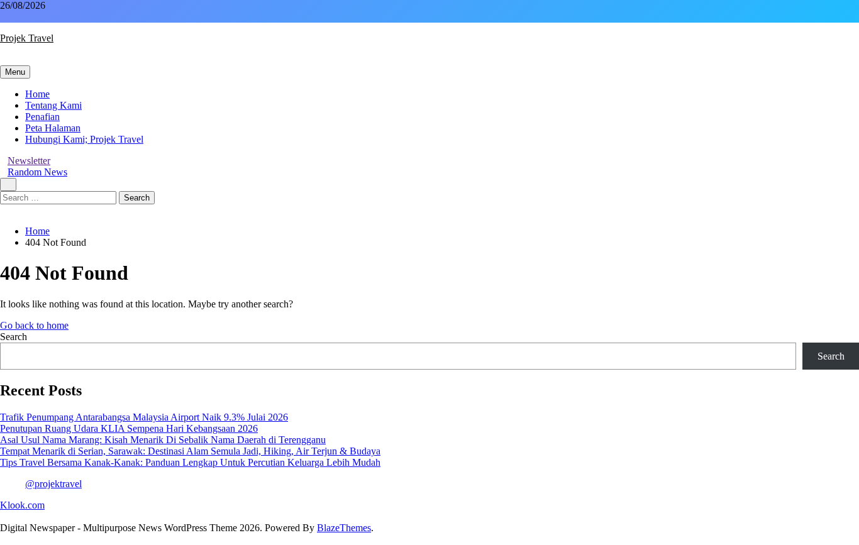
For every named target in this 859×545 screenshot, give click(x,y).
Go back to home (34, 325)
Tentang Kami (53, 105)
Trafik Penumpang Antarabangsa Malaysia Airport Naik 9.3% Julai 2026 (144, 417)
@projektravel (53, 483)
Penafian (42, 116)
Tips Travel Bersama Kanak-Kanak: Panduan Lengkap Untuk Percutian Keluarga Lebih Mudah (190, 462)
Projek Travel (26, 38)
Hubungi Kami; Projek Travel (84, 139)
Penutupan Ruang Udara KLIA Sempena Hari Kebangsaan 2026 (129, 428)
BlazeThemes (344, 527)
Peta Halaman (52, 128)
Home (37, 94)
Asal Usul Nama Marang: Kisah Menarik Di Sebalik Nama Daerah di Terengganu (163, 439)
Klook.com (22, 505)
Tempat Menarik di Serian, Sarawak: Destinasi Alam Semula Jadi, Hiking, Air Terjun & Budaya (190, 451)
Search (13, 336)
